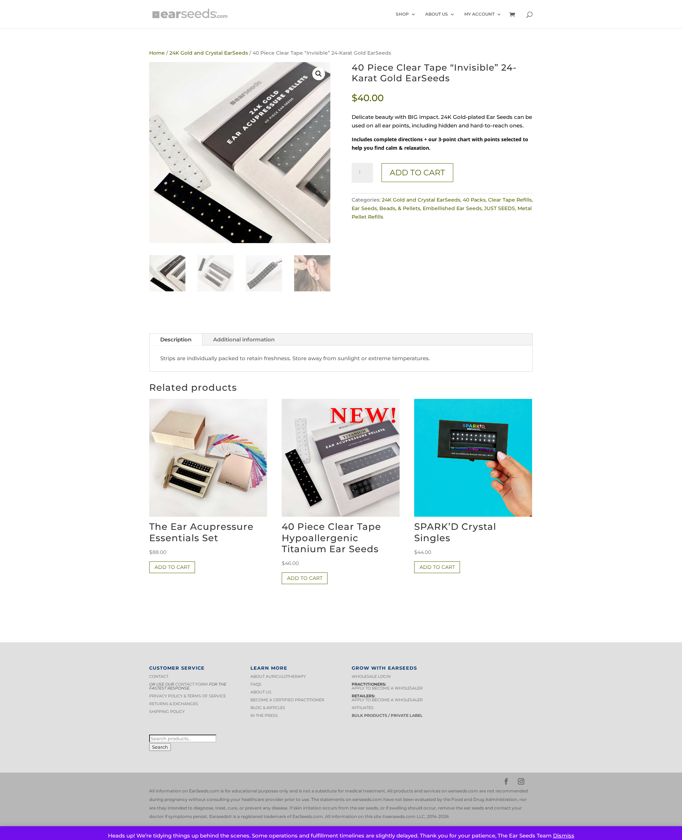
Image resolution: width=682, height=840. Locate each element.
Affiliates (363, 707)
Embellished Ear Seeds (452, 208)
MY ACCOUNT (479, 14)
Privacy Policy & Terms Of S (180, 695)
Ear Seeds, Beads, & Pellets (386, 208)
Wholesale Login (371, 676)
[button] (318, 73)
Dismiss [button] (563, 835)
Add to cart (417, 172)
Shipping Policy (167, 711)
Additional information (244, 339)
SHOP (402, 14)
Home (157, 53)
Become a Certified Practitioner (287, 699)
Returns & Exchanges (173, 703)
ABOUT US (436, 14)
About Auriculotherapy (278, 676)
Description (175, 339)
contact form (191, 684)
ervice (218, 695)
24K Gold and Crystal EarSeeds (208, 53)
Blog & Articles (267, 707)
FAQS (255, 684)
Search (160, 747)
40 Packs (474, 200)
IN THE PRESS (264, 715)
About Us (260, 692)
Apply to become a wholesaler (387, 688)
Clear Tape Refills (510, 200)
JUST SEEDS (499, 208)
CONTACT (158, 676)
